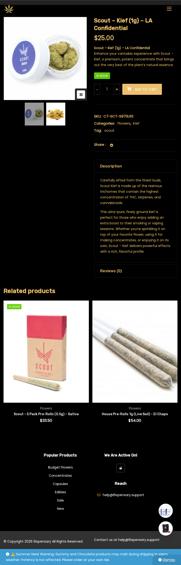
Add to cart (146, 89)
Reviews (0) (111, 271)
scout (109, 130)
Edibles (60, 492)
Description (111, 166)
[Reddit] (120, 468)
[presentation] (7, 368)
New (60, 508)
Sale (60, 500)
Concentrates (60, 475)
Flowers (124, 123)
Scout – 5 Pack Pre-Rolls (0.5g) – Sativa (46, 414)
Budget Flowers (60, 467)
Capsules (60, 483)
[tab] (135, 166)
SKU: (97, 116)
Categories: (104, 123)
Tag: (98, 130)
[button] (169, 8)
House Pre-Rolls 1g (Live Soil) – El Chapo (135, 414)
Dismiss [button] (169, 559)
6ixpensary (42, 541)
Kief (136, 123)
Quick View (13, 389)
